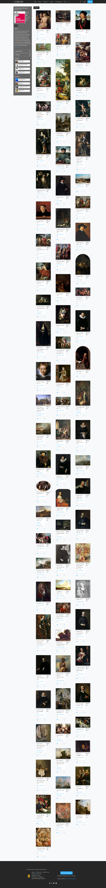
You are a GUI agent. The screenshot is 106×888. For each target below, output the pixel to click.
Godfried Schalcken (40, 605)
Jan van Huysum (40, 93)
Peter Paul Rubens (40, 34)
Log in (84, 1)
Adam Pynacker (79, 821)
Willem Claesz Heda (41, 785)
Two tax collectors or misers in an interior (40, 817)
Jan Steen (58, 25)
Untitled (77, 599)
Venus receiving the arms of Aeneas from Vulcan (60, 352)
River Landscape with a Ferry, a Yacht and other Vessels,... (60, 762)
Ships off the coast (60, 790)
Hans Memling (79, 601)
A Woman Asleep (79, 276)
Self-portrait (39, 603)
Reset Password (72, 878)
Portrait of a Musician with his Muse (79, 788)
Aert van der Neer (40, 441)
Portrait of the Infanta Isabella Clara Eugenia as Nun (41, 349)
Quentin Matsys (59, 167)
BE (63, 167)
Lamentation (78, 729)
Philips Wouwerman (41, 574)
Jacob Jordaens (79, 792)
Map (35, 1)
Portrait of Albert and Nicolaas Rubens (40, 157)
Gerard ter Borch (79, 246)
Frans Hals (58, 200)
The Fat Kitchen (59, 23)
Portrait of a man (40, 221)
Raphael (77, 34)
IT (76, 188)
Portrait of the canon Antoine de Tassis (79, 633)
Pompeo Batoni (79, 67)
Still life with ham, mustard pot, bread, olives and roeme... (41, 780)
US (62, 740)
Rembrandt (78, 92)
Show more (16, 47)
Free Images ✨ (58, 1)
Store (65, 1)
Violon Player (78, 371)
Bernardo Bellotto (80, 186)
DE (42, 59)
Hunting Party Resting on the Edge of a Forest (60, 644)
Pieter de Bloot (59, 536)
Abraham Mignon (59, 234)
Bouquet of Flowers (60, 325)
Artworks (36, 7)
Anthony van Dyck (40, 253)
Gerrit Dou (58, 297)
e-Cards (51, 1)
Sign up (90, 1)
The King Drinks (40, 493)
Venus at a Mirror (40, 30)
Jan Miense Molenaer (41, 496)
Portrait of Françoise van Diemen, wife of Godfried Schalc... (80, 669)
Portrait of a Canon (60, 165)
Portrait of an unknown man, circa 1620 (60, 567)
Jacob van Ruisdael (60, 137)
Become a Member (66, 873)
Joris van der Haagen (60, 647)
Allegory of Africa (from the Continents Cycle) (59, 675)
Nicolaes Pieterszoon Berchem (39, 524)
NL (37, 35)
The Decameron (59, 735)
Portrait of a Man (79, 31)
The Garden (78, 184)
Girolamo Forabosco (41, 193)
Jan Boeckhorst (59, 680)
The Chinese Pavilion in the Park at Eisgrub (41, 54)
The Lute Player (59, 441)
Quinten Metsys (40, 820)
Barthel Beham (40, 473)
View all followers (22, 58)
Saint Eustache (59, 102)
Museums (45, 1)
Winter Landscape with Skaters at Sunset (40, 438)
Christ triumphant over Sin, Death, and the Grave (60, 616)
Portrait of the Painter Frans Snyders (79, 497)
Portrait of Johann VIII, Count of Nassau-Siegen (40, 642)
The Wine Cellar (59, 294)
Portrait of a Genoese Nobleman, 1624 (41, 678)
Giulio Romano (79, 123)
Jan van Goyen (59, 595)
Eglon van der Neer (60, 512)
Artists (39, 1)
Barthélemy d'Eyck (40, 224)
